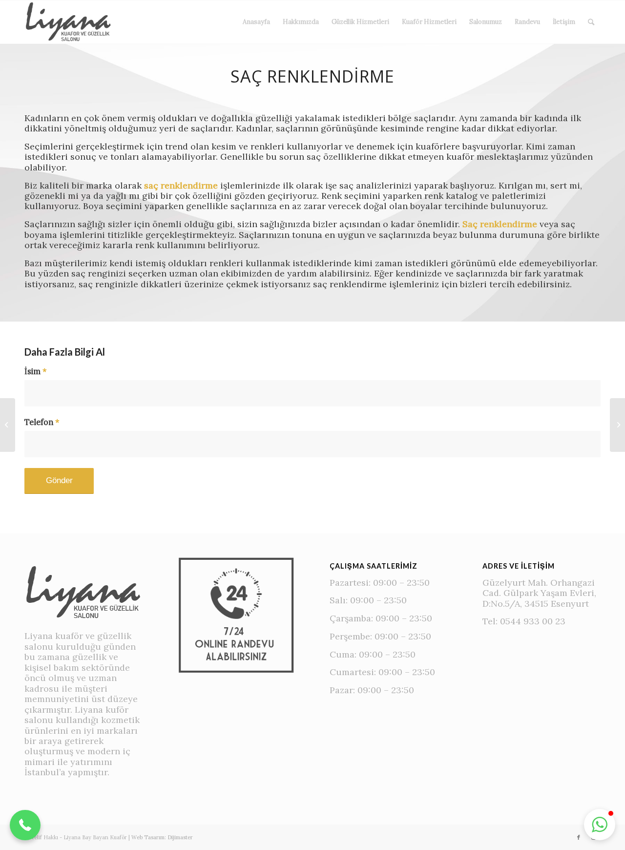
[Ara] (591, 21)
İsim (35, 371)
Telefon (42, 422)
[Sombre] (617, 425)
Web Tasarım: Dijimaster (162, 837)
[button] (25, 825)
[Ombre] (7, 425)
